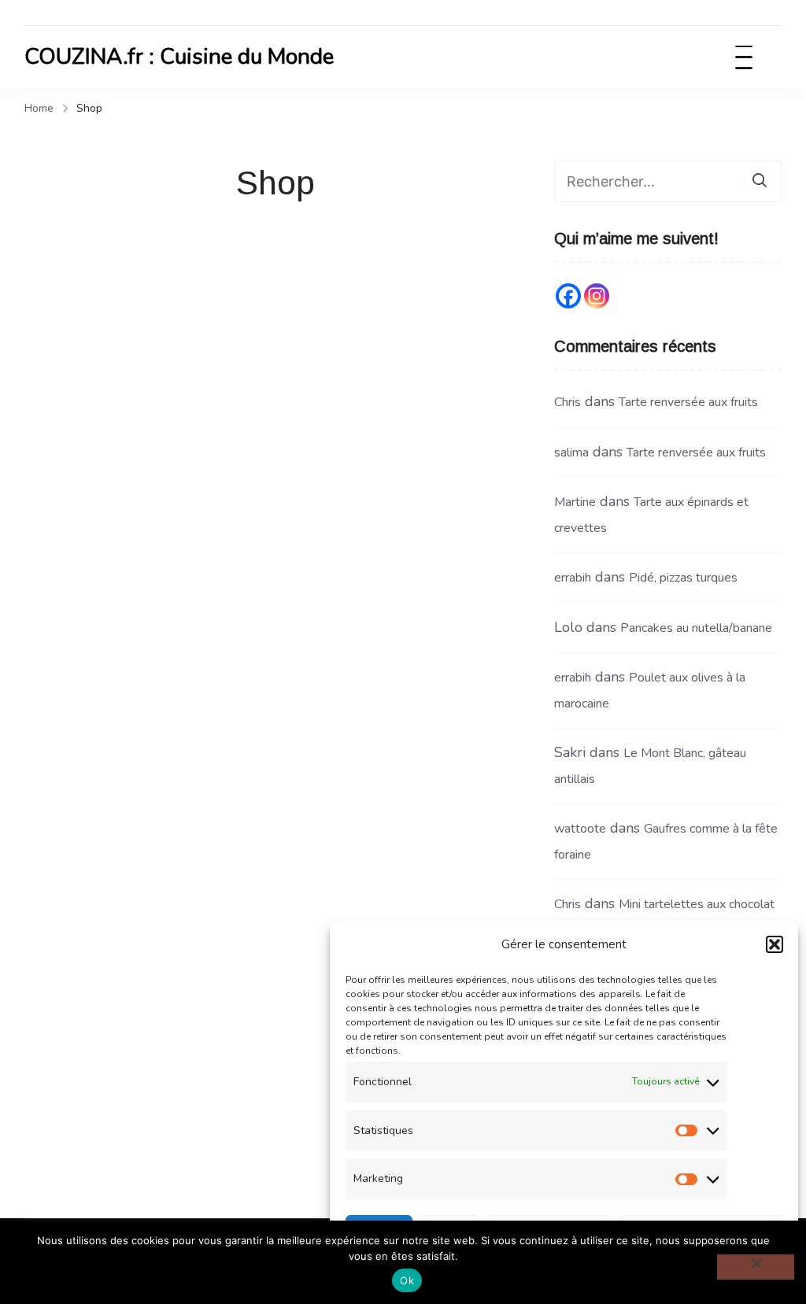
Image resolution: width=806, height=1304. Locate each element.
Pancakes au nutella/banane (696, 628)
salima (571, 452)
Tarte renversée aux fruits (688, 402)
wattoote (580, 828)
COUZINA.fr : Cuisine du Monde (179, 57)
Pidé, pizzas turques (683, 577)
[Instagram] (596, 295)
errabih (572, 577)
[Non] (755, 1267)
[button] (774, 944)
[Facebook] (568, 295)
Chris (567, 402)
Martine (575, 502)
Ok (407, 1280)
